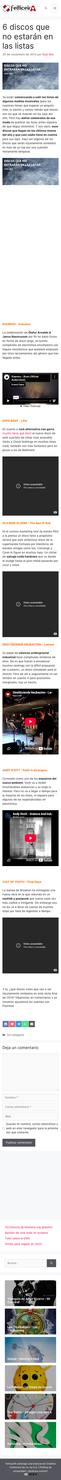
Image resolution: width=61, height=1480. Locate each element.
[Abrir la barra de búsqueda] (45, 8)
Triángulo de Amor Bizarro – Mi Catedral (28, 1300)
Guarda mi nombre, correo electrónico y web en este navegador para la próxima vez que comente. (32, 1128)
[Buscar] (51, 1263)
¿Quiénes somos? (37, 1471)
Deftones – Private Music (24, 1443)
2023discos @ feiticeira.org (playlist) (29, 1227)
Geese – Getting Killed (23, 1359)
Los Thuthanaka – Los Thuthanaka (22, 1328)
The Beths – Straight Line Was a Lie (29, 1413)
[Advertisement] (30, 221)
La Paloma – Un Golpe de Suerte (29, 1387)
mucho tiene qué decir (17, 433)
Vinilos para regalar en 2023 (23, 1244)
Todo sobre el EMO (17, 1238)
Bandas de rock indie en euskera (26, 1232)
